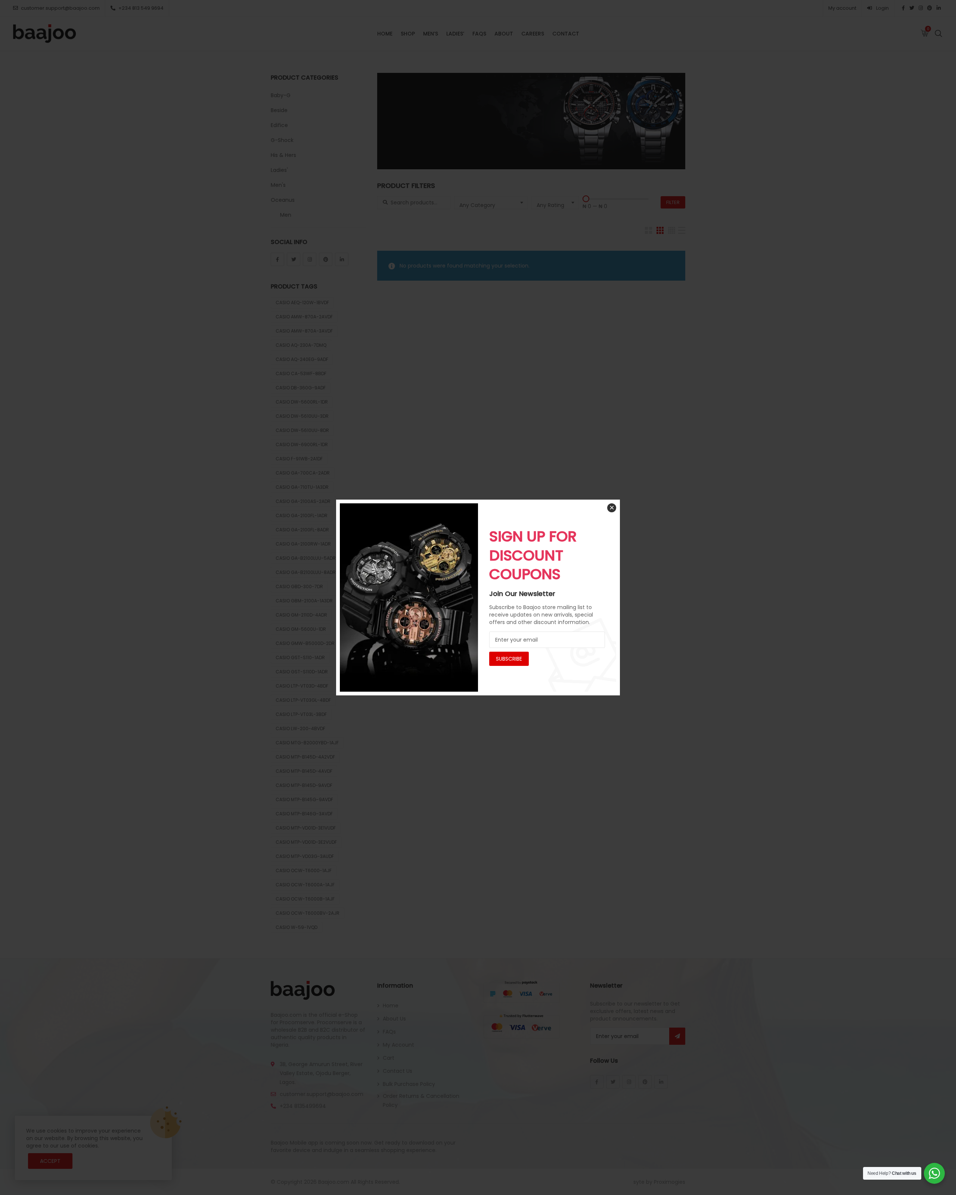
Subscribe (509, 659)
